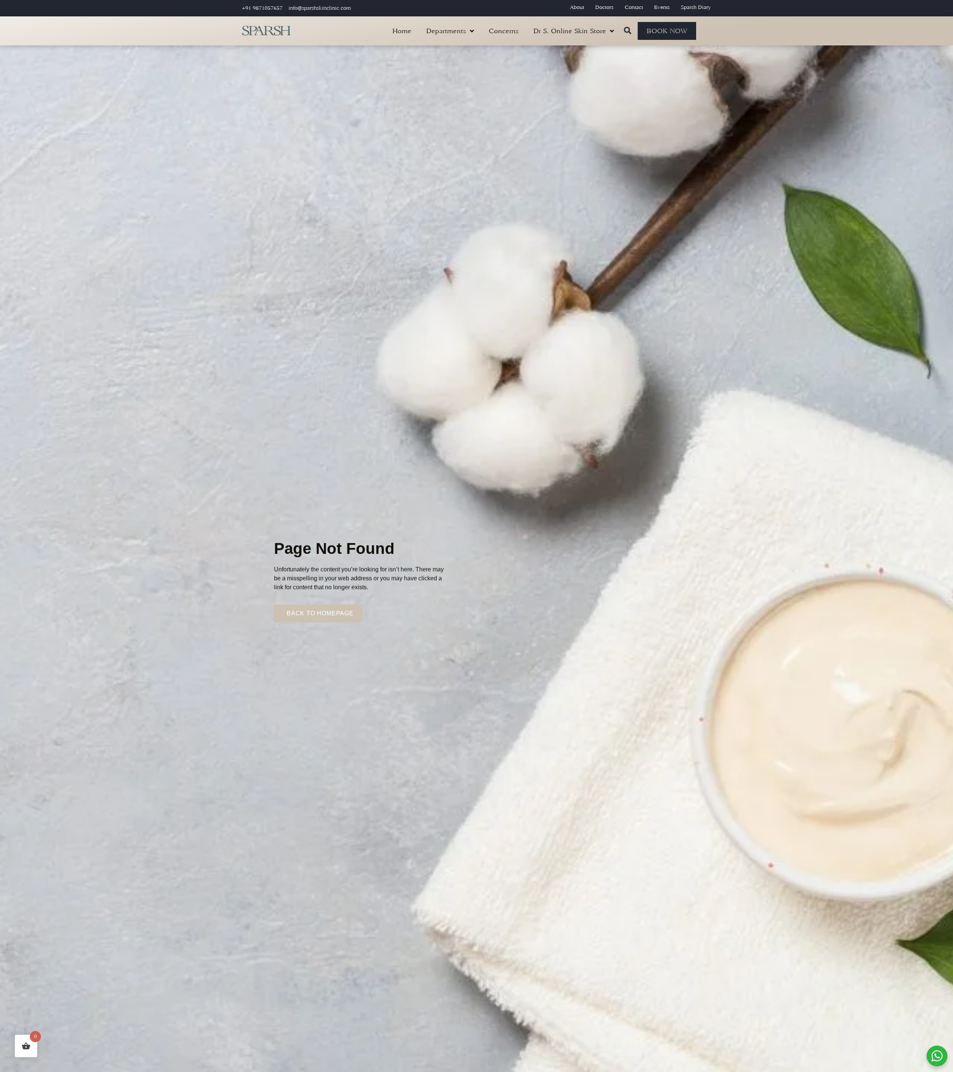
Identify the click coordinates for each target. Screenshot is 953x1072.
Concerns (504, 31)
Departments (446, 31)
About (577, 7)
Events (662, 7)
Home (401, 31)
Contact (634, 7)
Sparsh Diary (696, 7)
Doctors (604, 7)
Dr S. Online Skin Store (569, 31)
